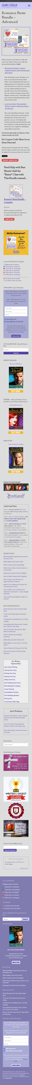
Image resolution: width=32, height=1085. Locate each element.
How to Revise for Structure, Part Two (15, 648)
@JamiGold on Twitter (12, 264)
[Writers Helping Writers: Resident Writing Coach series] (16, 836)
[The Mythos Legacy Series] (16, 498)
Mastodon (3, 1)
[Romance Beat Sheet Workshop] (16, 254)
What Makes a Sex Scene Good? (13, 562)
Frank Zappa (9, 864)
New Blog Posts (11, 319)
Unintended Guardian (16, 444)
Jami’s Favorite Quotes (16, 859)
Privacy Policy (19, 332)
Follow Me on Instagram (12, 274)
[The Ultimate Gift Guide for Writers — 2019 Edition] (16, 770)
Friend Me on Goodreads (13, 268)
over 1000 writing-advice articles (17, 511)
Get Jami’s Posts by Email (13, 280)
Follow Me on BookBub (12, 270)
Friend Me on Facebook (12, 266)
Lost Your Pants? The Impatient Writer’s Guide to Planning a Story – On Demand (17, 106)
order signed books (20, 519)
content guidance (12, 521)
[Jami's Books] (16, 490)
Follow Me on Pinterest (12, 272)
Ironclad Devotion (16, 405)
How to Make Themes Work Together (15, 576)
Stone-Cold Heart (16, 364)
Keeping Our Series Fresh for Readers (15, 573)
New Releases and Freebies (14, 321)
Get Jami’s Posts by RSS (12, 278)
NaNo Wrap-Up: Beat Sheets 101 (14, 640)
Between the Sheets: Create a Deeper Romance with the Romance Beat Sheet (17, 70)
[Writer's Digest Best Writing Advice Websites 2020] (16, 801)
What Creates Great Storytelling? (14, 565)
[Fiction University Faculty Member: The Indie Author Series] (16, 819)
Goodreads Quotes (24, 868)
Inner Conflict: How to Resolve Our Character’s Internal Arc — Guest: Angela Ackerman (16, 592)
